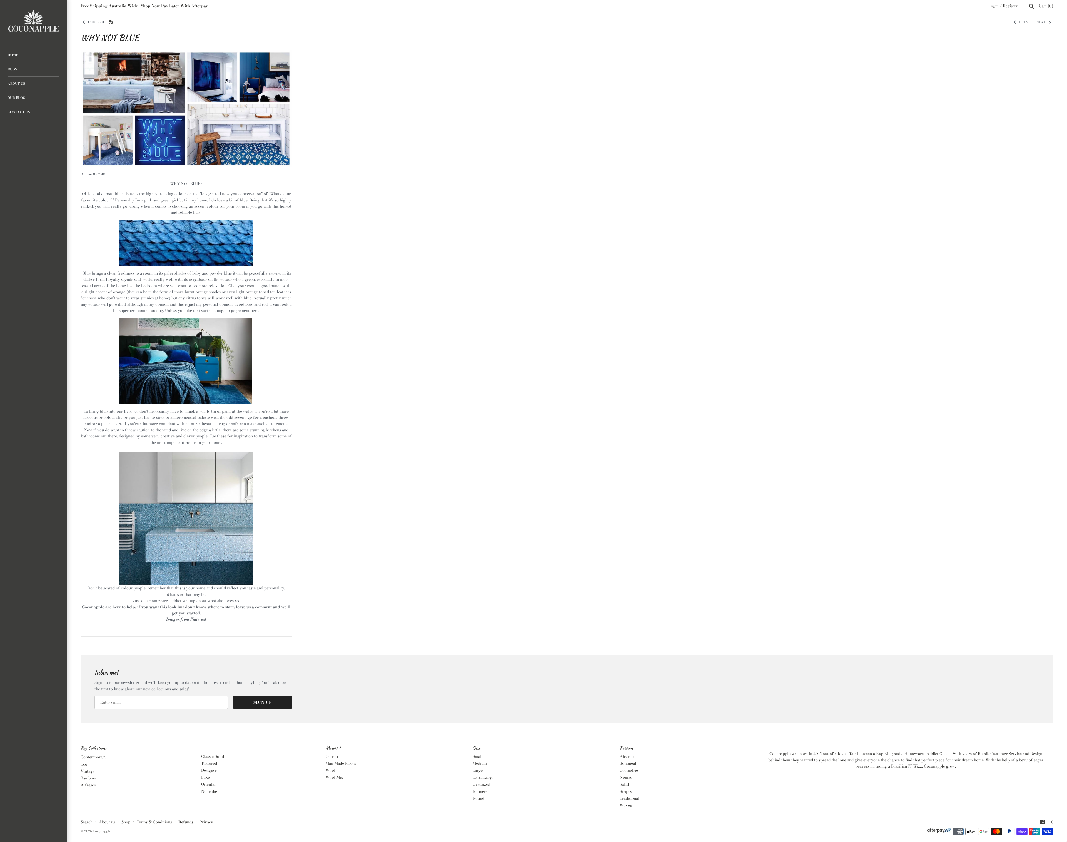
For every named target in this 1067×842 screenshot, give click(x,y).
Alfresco (88, 785)
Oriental (208, 784)
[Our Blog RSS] (111, 21)
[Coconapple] (33, 21)
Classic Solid (212, 756)
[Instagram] (1051, 822)
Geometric (629, 770)
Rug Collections (93, 748)
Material (333, 748)
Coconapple (102, 831)
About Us (16, 83)
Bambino (88, 778)
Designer (209, 770)
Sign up (262, 702)
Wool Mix (334, 777)
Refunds (185, 822)
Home (13, 55)
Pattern (626, 748)
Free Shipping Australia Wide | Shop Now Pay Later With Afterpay (144, 6)
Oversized (481, 784)
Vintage (87, 771)
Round (478, 798)
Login (994, 6)
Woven (626, 805)
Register (1010, 6)
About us (107, 822)
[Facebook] (1042, 822)
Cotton (332, 756)
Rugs (12, 69)
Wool (330, 770)
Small (478, 756)
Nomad (626, 777)
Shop (125, 822)
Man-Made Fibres (341, 763)
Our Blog (16, 97)
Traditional (629, 798)
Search (87, 822)
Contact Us (19, 111)
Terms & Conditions (154, 822)
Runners (480, 791)
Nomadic (209, 791)
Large (478, 770)
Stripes (626, 791)
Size (476, 748)
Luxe (205, 777)
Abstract (627, 756)
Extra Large (483, 777)
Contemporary (93, 757)
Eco (84, 764)
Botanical (628, 763)
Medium (480, 763)
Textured (209, 763)
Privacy (206, 822)
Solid (624, 784)
